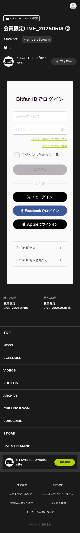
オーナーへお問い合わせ (40, 511)
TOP (7, 333)
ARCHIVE (10, 39)
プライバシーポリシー (22, 493)
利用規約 (58, 484)
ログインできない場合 (54, 146)
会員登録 (65, 462)
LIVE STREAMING (16, 446)
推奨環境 (22, 484)
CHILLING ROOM (16, 408)
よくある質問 (58, 502)
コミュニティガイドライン (58, 493)
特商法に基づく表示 (21, 502)
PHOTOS (10, 383)
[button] (40, 224)
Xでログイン (42, 197)
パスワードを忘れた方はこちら (49, 139)
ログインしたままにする (40, 155)
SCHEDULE (12, 358)
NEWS (8, 345)
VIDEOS (9, 370)
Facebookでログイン (42, 211)
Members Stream (36, 39)
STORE (9, 433)
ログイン (73, 6)
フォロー (66, 61)
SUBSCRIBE (12, 421)
